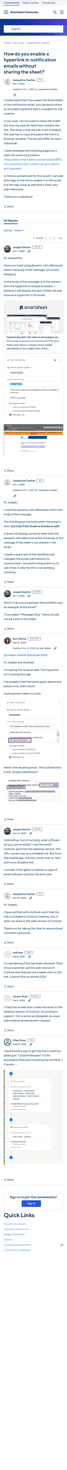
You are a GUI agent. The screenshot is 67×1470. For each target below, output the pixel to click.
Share (9, 207)
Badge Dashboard (14, 1234)
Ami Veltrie (19, 639)
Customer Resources (16, 1229)
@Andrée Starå (37, 655)
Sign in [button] (31, 1203)
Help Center (30, 3)
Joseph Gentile (22, 247)
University (48, 3)
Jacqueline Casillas (24, 80)
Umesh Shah (20, 996)
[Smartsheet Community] (24, 12)
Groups (8, 1239)
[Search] (55, 12)
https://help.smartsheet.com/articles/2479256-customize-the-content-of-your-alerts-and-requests (33, 164)
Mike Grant (19, 1040)
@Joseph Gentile (15, 655)
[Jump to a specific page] (60, 238)
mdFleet (18, 953)
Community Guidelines (17, 1250)
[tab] (10, 221)
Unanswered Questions (33, 1245)
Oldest (18, 230)
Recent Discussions (15, 1224)
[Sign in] (61, 12)
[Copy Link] (15, 95)
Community (12, 3)
